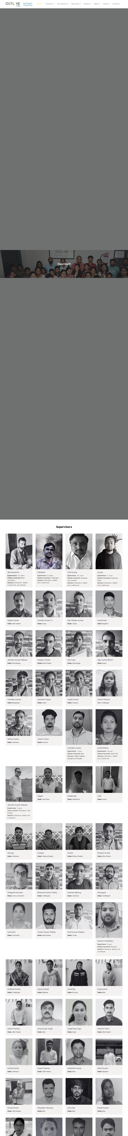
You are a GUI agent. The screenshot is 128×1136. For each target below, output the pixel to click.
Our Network (62, 4)
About (39, 4)
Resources (75, 4)
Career (105, 4)
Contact (115, 4)
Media (96, 4)
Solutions (49, 4)
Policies (87, 4)
